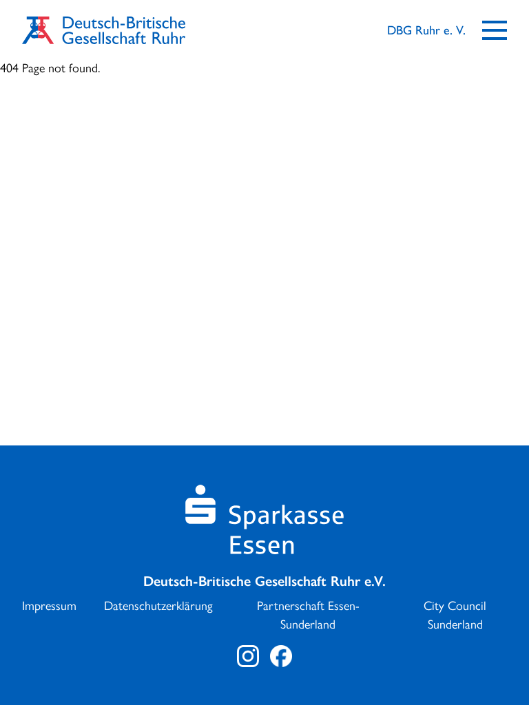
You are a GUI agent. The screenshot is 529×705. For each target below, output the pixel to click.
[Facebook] (281, 656)
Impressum (49, 605)
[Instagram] (248, 656)
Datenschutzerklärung (158, 605)
